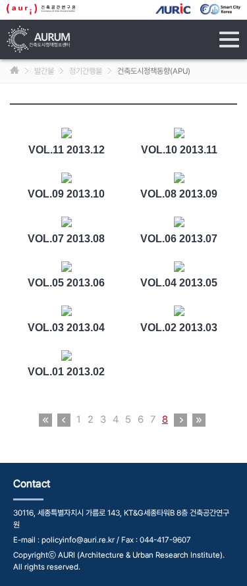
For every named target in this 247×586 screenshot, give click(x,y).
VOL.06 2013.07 (178, 238)
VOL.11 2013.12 (66, 149)
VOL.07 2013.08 (66, 238)
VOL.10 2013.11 (179, 149)
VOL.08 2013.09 (178, 194)
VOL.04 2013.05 (178, 282)
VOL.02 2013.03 (178, 327)
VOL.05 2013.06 (66, 282)
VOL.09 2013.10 (66, 194)
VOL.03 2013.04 (66, 327)
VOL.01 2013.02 (66, 371)
